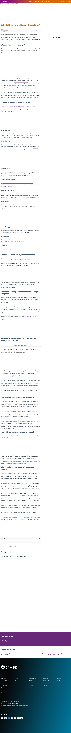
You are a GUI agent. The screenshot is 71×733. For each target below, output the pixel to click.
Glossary (30, 687)
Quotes (30, 680)
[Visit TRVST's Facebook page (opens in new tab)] (62, 1)
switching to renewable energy (21, 82)
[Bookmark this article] (33, 30)
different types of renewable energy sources (19, 106)
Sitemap (2, 692)
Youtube (58, 685)
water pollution (22, 383)
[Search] (57, 1)
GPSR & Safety (45, 685)
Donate (2, 687)
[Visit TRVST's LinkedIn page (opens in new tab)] (66, 1)
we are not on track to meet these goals (18, 309)
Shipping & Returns (46, 680)
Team (2, 682)
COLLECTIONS (44, 1)
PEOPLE (35, 1)
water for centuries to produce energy (20, 172)
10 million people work (28, 403)
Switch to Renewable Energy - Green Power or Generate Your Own (58, 653)
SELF (39, 1)
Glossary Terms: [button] (5, 538)
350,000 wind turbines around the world (23, 135)
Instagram (59, 687)
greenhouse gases (10, 521)
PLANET (30, 1)
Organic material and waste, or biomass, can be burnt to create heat (17, 183)
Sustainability (45, 682)
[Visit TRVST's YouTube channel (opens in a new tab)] (69, 1)
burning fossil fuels (5, 383)
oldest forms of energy (8, 186)
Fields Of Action (4, 680)
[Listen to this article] (38, 30)
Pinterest (58, 680)
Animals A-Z (31, 685)
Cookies (16, 682)
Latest (30, 682)
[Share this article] (36, 30)
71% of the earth (16, 204)
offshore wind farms (34, 133)
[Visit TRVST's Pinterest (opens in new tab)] (65, 1)
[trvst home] (4, 1)
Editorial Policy (4, 685)
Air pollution (13, 383)
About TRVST (3, 678)
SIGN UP (4, 640)
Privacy (16, 678)
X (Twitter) (59, 690)
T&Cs (16, 680)
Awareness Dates (32, 678)
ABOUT (49, 1)
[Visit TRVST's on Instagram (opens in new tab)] (63, 1)
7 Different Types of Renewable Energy (34, 653)
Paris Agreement (30, 263)
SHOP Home (45, 678)
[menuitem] (30, 1)
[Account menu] (59, 1)
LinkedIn (58, 682)
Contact (2, 690)
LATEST (53, 1)
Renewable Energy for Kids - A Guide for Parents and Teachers (10, 653)
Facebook (59, 678)
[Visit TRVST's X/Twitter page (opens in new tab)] (68, 1)
